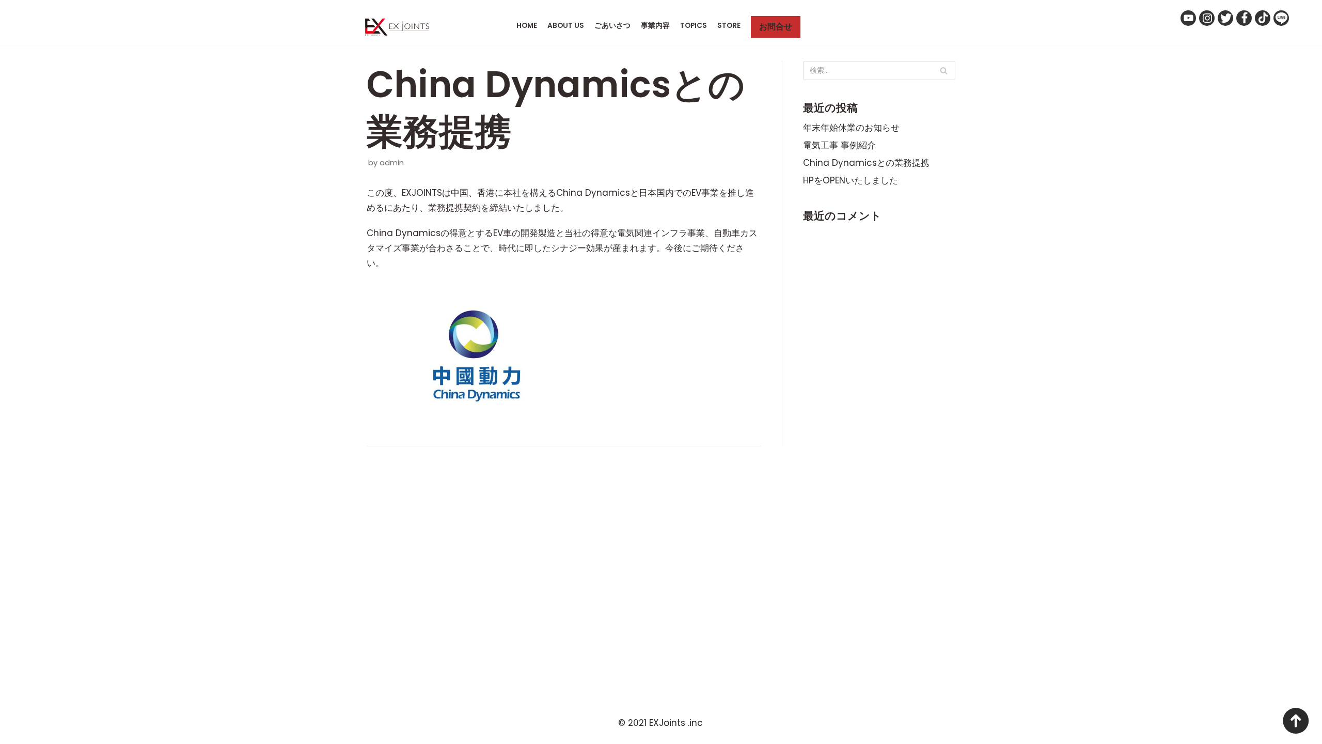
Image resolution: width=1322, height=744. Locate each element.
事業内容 (655, 25)
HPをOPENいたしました (850, 180)
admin (392, 163)
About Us (565, 25)
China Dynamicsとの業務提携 (866, 163)
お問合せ (775, 27)
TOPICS (693, 25)
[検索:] (879, 70)
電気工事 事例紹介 (839, 145)
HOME (526, 25)
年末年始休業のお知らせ (851, 127)
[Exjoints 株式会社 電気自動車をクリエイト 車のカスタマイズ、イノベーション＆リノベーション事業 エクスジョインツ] (400, 27)
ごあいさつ (612, 25)
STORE (729, 25)
